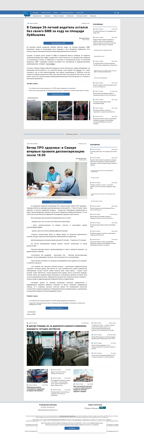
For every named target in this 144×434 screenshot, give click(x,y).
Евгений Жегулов (81, 158)
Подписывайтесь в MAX (58, 43)
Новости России (99, 116)
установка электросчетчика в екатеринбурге (101, 170)
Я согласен (72, 428)
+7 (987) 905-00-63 (56, 420)
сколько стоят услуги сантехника (102, 193)
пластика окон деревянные (100, 77)
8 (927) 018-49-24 (47, 407)
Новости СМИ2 (31, 100)
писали (78, 70)
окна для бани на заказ (96, 201)
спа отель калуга (32, 311)
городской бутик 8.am (33, 97)
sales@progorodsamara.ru (48, 410)
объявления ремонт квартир (101, 50)
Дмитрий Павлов (84, 38)
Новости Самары (33, 23)
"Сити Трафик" (50, 64)
